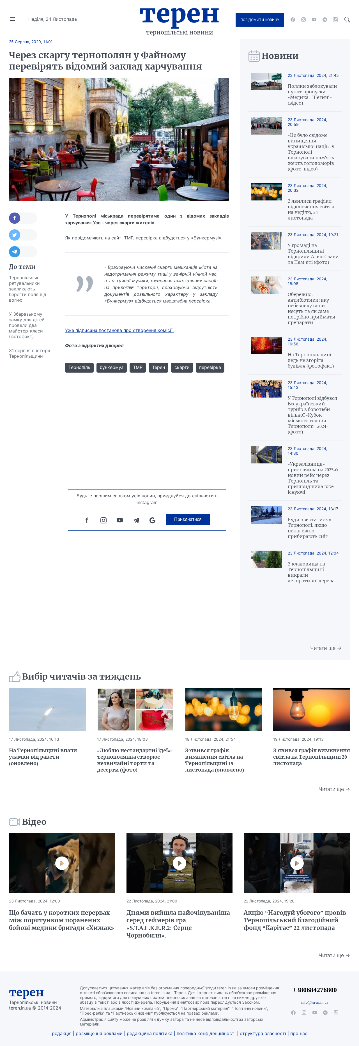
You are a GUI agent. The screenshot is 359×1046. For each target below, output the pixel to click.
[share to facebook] (23, 218)
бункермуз (111, 367)
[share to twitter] (23, 235)
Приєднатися (188, 519)
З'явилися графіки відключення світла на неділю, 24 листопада (311, 209)
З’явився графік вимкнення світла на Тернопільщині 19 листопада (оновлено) (214, 760)
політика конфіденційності (206, 1033)
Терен (179, 13)
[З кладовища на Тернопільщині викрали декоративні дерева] (266, 567)
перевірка (210, 367)
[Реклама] (147, 471)
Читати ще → (326, 648)
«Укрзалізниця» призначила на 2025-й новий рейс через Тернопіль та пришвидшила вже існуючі (313, 478)
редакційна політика (149, 1033)
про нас (298, 1033)
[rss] (335, 19)
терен (26, 992)
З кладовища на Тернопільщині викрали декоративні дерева (311, 572)
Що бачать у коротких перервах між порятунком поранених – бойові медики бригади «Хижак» (61, 920)
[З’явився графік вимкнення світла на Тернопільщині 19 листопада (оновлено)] (223, 709)
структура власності (263, 1033)
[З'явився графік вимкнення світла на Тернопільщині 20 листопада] (311, 709)
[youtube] (314, 19)
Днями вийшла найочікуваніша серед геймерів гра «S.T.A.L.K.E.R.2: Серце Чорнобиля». (178, 924)
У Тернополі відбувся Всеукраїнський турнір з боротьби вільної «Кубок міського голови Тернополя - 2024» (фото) (312, 415)
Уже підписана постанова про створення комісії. (119, 330)
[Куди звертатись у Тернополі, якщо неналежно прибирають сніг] (266, 522)
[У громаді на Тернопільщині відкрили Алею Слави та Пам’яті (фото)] (266, 248)
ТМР (137, 367)
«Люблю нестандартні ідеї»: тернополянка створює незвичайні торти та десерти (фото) (134, 760)
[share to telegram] (23, 251)
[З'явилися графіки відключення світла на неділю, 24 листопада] (266, 202)
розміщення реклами (99, 1033)
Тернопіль (79, 367)
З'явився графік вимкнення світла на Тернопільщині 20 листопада (311, 756)
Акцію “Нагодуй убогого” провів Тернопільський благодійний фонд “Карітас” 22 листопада (295, 920)
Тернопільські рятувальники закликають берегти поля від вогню (27, 289)
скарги (182, 367)
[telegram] (325, 19)
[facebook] (293, 19)
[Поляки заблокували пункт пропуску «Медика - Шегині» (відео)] (266, 89)
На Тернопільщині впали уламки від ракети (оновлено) (43, 756)
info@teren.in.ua (314, 1002)
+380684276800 (315, 989)
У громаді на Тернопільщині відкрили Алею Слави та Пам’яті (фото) (313, 254)
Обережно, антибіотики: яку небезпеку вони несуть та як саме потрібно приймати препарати (311, 308)
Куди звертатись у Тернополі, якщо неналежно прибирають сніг (309, 528)
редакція (62, 1033)
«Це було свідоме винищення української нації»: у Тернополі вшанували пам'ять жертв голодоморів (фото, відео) (311, 152)
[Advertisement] (31, 447)
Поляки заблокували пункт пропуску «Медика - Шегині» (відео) (312, 94)
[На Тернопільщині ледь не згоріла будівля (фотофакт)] (266, 353)
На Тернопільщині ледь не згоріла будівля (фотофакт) (311, 360)
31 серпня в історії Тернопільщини (29, 353)
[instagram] (303, 19)
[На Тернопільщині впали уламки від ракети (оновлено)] (47, 709)
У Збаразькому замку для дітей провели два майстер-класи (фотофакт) (27, 325)
